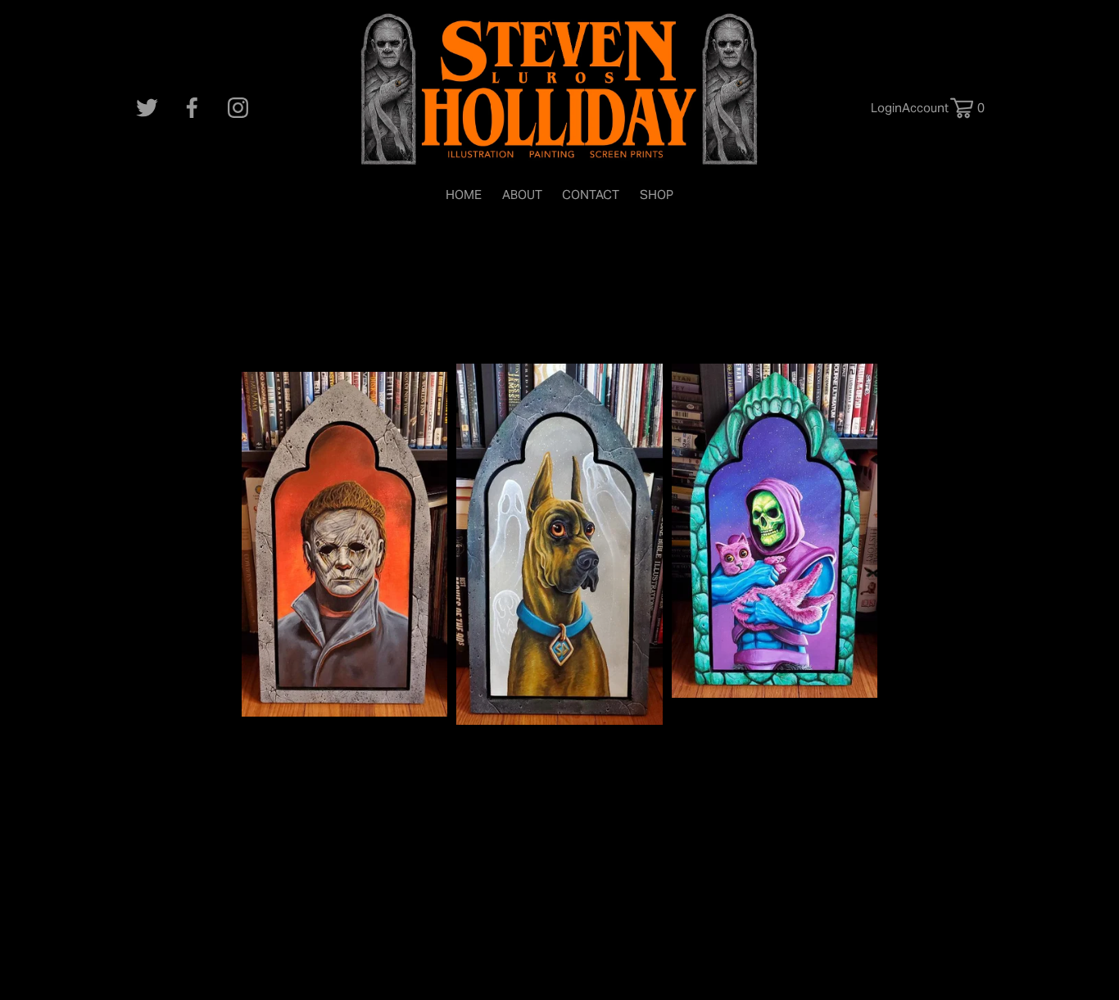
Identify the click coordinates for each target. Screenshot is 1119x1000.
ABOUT (522, 194)
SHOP (656, 194)
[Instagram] (238, 107)
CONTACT (590, 194)
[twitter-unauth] (147, 107)
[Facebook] (192, 107)
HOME (464, 194)
